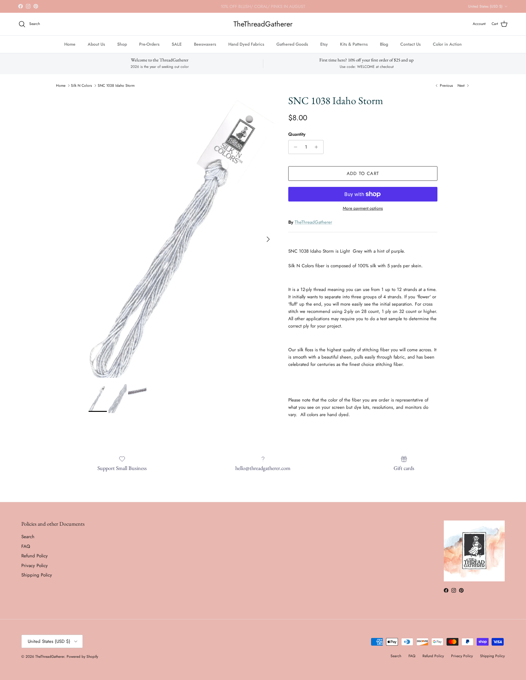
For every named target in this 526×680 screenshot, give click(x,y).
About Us (96, 44)
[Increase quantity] (318, 147)
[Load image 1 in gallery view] (182, 236)
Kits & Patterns (354, 44)
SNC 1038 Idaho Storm (116, 85)
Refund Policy (34, 555)
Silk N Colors (81, 85)
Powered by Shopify (82, 656)
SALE (177, 44)
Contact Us (410, 44)
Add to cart (363, 173)
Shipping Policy (36, 575)
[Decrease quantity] (294, 147)
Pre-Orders (149, 44)
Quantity (296, 134)
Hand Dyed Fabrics (246, 44)
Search (27, 536)
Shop (122, 44)
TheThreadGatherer (313, 222)
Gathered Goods (292, 44)
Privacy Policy (34, 565)
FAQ (25, 546)
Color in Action (447, 44)
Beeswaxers (205, 44)
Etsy (324, 44)
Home (69, 44)
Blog (384, 44)
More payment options (363, 208)
